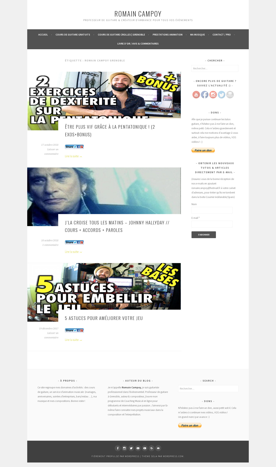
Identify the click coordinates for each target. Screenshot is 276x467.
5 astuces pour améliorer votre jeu (104, 318)
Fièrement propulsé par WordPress (115, 456)
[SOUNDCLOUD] (152, 448)
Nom (194, 204)
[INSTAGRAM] (124, 448)
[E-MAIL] (158, 448)
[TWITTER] (131, 448)
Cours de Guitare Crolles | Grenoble (121, 34)
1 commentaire (50, 245)
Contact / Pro (222, 34)
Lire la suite (73, 156)
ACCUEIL (43, 34)
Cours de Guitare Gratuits (73, 34)
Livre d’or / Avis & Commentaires (138, 43)
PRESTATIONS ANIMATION (167, 34)
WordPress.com (173, 456)
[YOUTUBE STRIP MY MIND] (145, 448)
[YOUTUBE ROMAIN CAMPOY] (138, 448)
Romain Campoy (138, 13)
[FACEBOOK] (118, 448)
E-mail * (196, 218)
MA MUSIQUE (197, 34)
